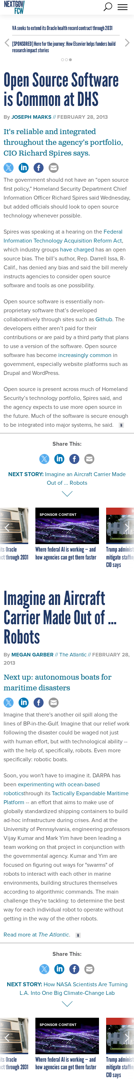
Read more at (36, 934)
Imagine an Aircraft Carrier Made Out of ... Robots (85, 478)
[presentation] (7, 538)
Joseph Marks (31, 117)
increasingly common (84, 355)
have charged (77, 249)
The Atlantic (72, 655)
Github (103, 319)
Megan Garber (32, 655)
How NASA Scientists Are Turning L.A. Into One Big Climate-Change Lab (74, 988)
